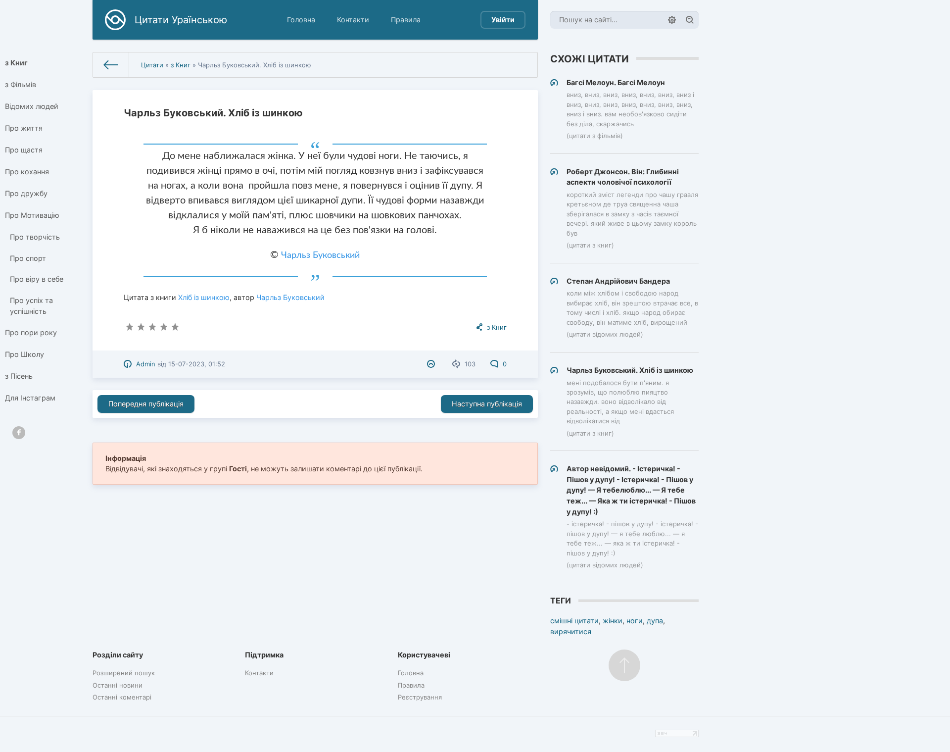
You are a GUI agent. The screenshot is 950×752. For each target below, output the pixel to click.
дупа (655, 620)
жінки (612, 620)
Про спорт (28, 258)
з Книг (16, 62)
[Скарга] (432, 364)
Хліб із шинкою (204, 297)
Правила (406, 19)
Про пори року (31, 332)
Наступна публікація (487, 404)
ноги (634, 620)
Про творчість (35, 237)
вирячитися (570, 631)
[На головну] (111, 64)
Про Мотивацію (32, 215)
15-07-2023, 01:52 (196, 364)
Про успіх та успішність (31, 305)
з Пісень (19, 376)
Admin (145, 364)
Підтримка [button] (264, 655)
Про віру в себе (36, 279)
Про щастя (24, 150)
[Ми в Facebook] (18, 432)
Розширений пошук (124, 673)
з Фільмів (20, 84)
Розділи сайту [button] (118, 655)
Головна (301, 19)
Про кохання (27, 171)
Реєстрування (420, 697)
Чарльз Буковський (320, 255)
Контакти (353, 19)
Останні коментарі (122, 697)
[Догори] (624, 665)
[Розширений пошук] (672, 20)
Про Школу (24, 354)
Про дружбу (26, 193)
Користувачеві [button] (424, 655)
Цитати (152, 65)
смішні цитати (574, 620)
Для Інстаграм (30, 398)
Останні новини (117, 685)
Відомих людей (31, 106)
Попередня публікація (146, 404)
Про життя (24, 128)
